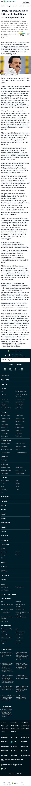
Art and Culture (5, 487)
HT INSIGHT (4, 573)
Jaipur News (19, 431)
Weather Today (15, 732)
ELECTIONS (4, 578)
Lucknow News (20, 434)
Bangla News (19, 644)
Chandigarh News (5, 425)
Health (2, 493)
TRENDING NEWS (6, 605)
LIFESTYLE (4, 484)
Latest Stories (6, 656)
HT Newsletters (25, 732)
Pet (2, 499)
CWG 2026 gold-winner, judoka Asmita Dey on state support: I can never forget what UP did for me (22, 672)
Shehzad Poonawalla (21, 623)
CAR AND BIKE (5, 547)
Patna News (4, 440)
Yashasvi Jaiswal (20, 409)
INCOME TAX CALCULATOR (8, 601)
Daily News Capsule (7, 366)
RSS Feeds (13, 738)
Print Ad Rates (15, 735)
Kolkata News (4, 434)
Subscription (4, 735)
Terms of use (24, 729)
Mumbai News (5, 437)
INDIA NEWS (4, 391)
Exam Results (4, 480)
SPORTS (3, 556)
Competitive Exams (6, 477)
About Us (3, 729)
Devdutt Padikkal (20, 406)
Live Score (3, 401)
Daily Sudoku (4, 594)
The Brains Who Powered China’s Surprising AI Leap (21, 704)
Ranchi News (4, 443)
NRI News (3, 650)
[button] (2, 2)
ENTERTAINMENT (6, 447)
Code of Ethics (25, 735)
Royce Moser (4, 628)
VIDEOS (3, 521)
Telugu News (4, 647)
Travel (17, 496)
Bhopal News (19, 422)
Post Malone (19, 608)
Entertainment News (6, 644)
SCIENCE (3, 534)
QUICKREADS (5, 582)
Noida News (19, 437)
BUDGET (3, 525)
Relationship (4, 496)
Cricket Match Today (21, 398)
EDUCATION (4, 471)
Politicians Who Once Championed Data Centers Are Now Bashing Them (7, 704)
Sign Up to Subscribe (15, 371)
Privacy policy (4, 732)
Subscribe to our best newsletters (15, 362)
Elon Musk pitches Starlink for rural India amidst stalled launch (7, 695)
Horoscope (4, 466)
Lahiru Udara (19, 415)
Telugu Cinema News (6, 456)
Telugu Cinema (19, 641)
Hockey (3, 562)
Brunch (17, 487)
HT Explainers (19, 650)
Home (3, 6)
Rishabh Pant (4, 412)
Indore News (4, 431)
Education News (20, 480)
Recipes (18, 493)
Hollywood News (20, 450)
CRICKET (3, 395)
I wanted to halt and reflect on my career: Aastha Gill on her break (7, 661)
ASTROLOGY (4, 463)
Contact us (14, 729)
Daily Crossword (20, 594)
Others (2, 564)
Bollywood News (5, 450)
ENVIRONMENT (5, 529)
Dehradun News (20, 425)
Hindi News (19, 647)
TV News (18, 456)
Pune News (19, 440)
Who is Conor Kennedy (7, 611)
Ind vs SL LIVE (19, 412)
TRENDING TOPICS (6, 632)
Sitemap (3, 738)
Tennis (17, 562)
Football (18, 559)
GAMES (3, 591)
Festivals (18, 490)
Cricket (15, 6)
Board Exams (19, 474)
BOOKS (3, 569)
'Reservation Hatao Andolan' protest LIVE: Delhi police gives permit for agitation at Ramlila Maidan (7, 720)
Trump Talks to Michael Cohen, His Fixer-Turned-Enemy (22, 684)
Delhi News (4, 428)
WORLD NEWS (5, 386)
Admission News (5, 474)
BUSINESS (4, 512)
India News (22, 6)
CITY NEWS (4, 419)
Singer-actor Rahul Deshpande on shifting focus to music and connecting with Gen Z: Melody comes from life (22, 663)
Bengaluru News (5, 422)
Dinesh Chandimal (6, 415)
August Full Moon (20, 616)
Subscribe (26, 2)
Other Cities (19, 443)
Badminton (4, 559)
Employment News (21, 477)
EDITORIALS (4, 542)
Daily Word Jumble (6, 597)
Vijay (2, 608)
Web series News (5, 459)
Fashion (3, 490)
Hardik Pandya (5, 409)
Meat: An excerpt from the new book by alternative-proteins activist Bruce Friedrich (22, 696)
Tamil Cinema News (21, 453)
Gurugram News (20, 428)
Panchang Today (5, 619)
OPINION (3, 538)
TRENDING (4, 508)
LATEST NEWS (5, 382)
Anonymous (6, 37)
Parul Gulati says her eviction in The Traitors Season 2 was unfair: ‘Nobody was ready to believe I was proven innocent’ (8, 686)
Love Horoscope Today (7, 616)
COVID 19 (3, 586)
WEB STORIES (5, 503)
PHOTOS (3, 516)
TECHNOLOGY (5, 551)
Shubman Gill (4, 406)
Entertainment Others (21, 459)
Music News (4, 453)
